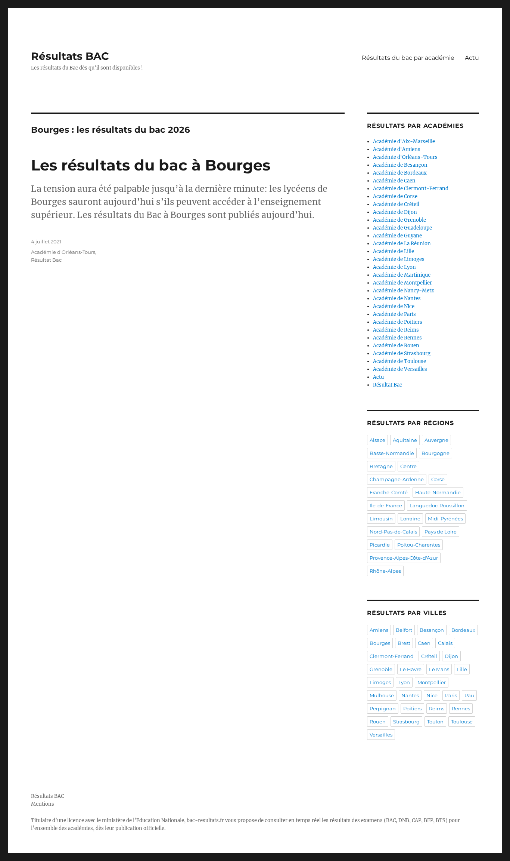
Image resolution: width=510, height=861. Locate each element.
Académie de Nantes (397, 298)
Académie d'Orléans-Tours (63, 252)
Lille (462, 669)
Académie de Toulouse (399, 361)
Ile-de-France (386, 505)
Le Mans (439, 669)
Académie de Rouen (396, 345)
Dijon (451, 656)
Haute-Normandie (438, 492)
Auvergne (436, 440)
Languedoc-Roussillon (437, 505)
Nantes (410, 695)
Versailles (381, 735)
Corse (438, 479)
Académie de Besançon (400, 165)
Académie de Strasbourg (401, 353)
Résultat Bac (46, 260)
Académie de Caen (394, 181)
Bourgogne (436, 453)
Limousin (381, 519)
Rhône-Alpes (385, 571)
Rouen (378, 722)
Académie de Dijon (395, 212)
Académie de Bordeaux (400, 173)
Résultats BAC (70, 56)
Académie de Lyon (394, 267)
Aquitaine (405, 440)
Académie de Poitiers (397, 322)
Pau (469, 695)
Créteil (429, 656)
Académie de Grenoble (399, 220)
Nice (432, 695)
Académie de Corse (395, 196)
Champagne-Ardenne (397, 479)
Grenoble (381, 669)
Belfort (404, 630)
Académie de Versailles (400, 369)
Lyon (404, 682)
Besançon (432, 630)
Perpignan (383, 708)
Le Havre (411, 669)
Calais (445, 643)
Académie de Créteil (396, 204)
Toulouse (462, 722)
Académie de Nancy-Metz (403, 290)
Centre (408, 466)
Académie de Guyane (397, 236)
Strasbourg (406, 722)
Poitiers (412, 708)
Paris (451, 695)
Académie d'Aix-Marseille (404, 141)
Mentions (42, 804)
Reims (436, 708)
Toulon (435, 722)
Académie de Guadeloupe (402, 228)
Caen (424, 643)
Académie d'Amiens (396, 149)
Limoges (380, 682)
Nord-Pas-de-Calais (393, 532)
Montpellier (431, 682)
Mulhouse (382, 695)
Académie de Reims (396, 330)
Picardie (380, 545)
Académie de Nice (393, 306)
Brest (404, 643)
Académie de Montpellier (402, 283)
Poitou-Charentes (418, 545)
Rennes (461, 708)
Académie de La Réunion (402, 243)
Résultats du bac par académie (408, 57)
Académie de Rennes (397, 338)
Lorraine (410, 519)
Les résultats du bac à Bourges (150, 165)
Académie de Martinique (401, 275)
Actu (472, 57)
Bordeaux (463, 630)
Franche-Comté (389, 492)
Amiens (379, 630)
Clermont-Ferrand (392, 656)
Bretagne (381, 466)
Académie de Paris (394, 314)
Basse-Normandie (392, 453)
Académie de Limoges (399, 259)
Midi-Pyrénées (445, 519)
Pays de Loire (441, 532)
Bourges (380, 643)
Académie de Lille (393, 251)
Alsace (377, 440)
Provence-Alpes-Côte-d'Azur (404, 558)
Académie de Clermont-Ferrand (410, 188)
